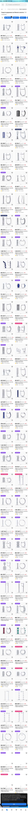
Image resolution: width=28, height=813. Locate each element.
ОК (14, 804)
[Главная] (1, 9)
